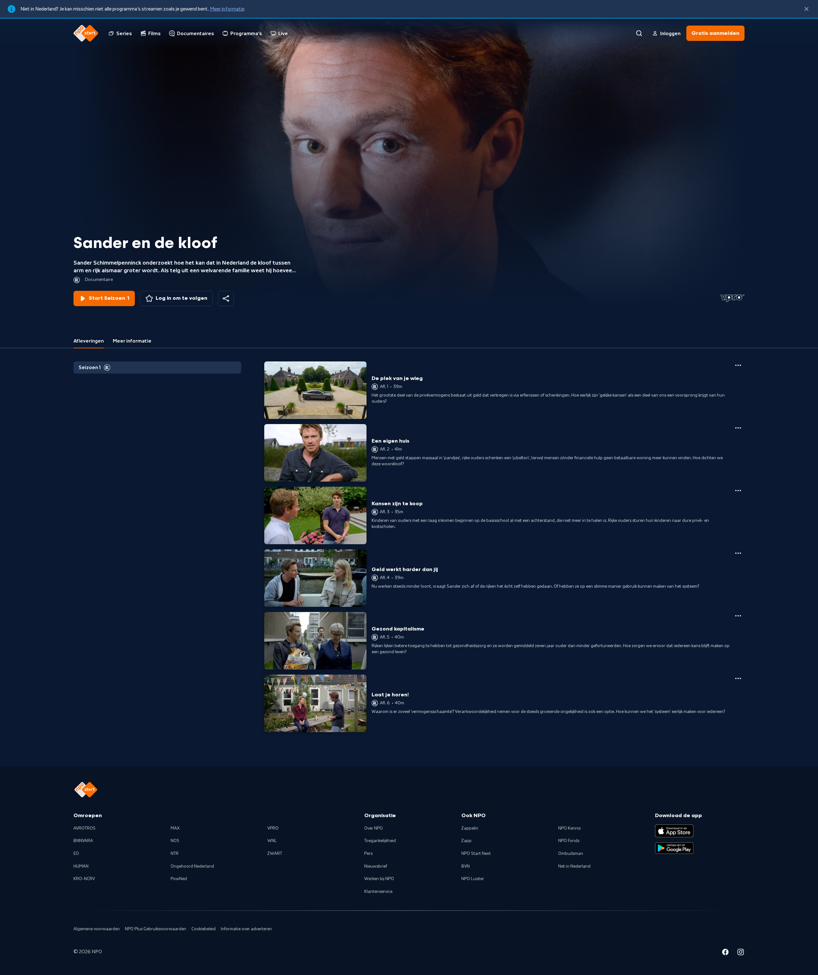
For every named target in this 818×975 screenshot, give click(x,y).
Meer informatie (227, 9)
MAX (175, 828)
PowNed (179, 879)
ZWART (274, 853)
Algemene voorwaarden (96, 929)
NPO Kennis (569, 828)
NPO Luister (472, 879)
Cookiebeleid (203, 929)
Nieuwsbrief (375, 866)
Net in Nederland (574, 866)
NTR (175, 853)
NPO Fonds (568, 841)
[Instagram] (741, 953)
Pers (368, 853)
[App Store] (674, 830)
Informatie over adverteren (246, 929)
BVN (465, 866)
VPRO (273, 828)
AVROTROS (84, 828)
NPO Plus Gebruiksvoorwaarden (155, 929)
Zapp (466, 841)
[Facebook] (725, 953)
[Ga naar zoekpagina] (639, 33)
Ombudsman (570, 853)
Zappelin (469, 828)
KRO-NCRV (84, 879)
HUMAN (81, 866)
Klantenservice (378, 891)
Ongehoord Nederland (192, 866)
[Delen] (226, 298)
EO (76, 853)
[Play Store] (674, 848)
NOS (175, 841)
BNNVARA (83, 841)
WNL (272, 841)
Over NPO (373, 828)
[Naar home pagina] (85, 33)
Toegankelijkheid (380, 841)
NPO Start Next (476, 853)
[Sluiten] (806, 9)
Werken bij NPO (379, 879)
